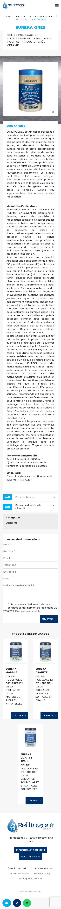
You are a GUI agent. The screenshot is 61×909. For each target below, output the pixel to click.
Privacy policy (42, 873)
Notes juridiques (19, 873)
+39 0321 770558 (31, 856)
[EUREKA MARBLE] (15, 651)
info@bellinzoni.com (30, 850)
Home (8, 16)
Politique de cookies (31, 878)
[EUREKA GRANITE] (45, 651)
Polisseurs (21, 20)
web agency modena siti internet (30, 892)
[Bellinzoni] (13, 5)
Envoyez (48, 619)
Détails (18, 715)
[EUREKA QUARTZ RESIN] (30, 736)
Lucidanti (11, 522)
